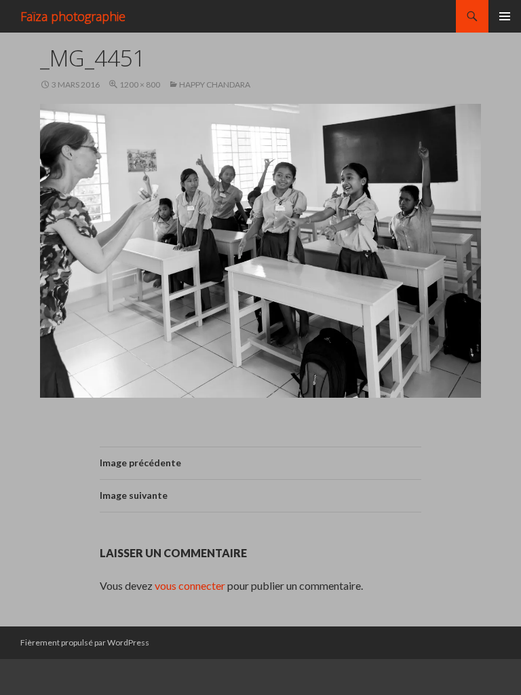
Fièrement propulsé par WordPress (84, 642)
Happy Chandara (214, 84)
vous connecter (190, 585)
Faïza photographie (73, 16)
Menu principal (504, 16)
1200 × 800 (139, 84)
